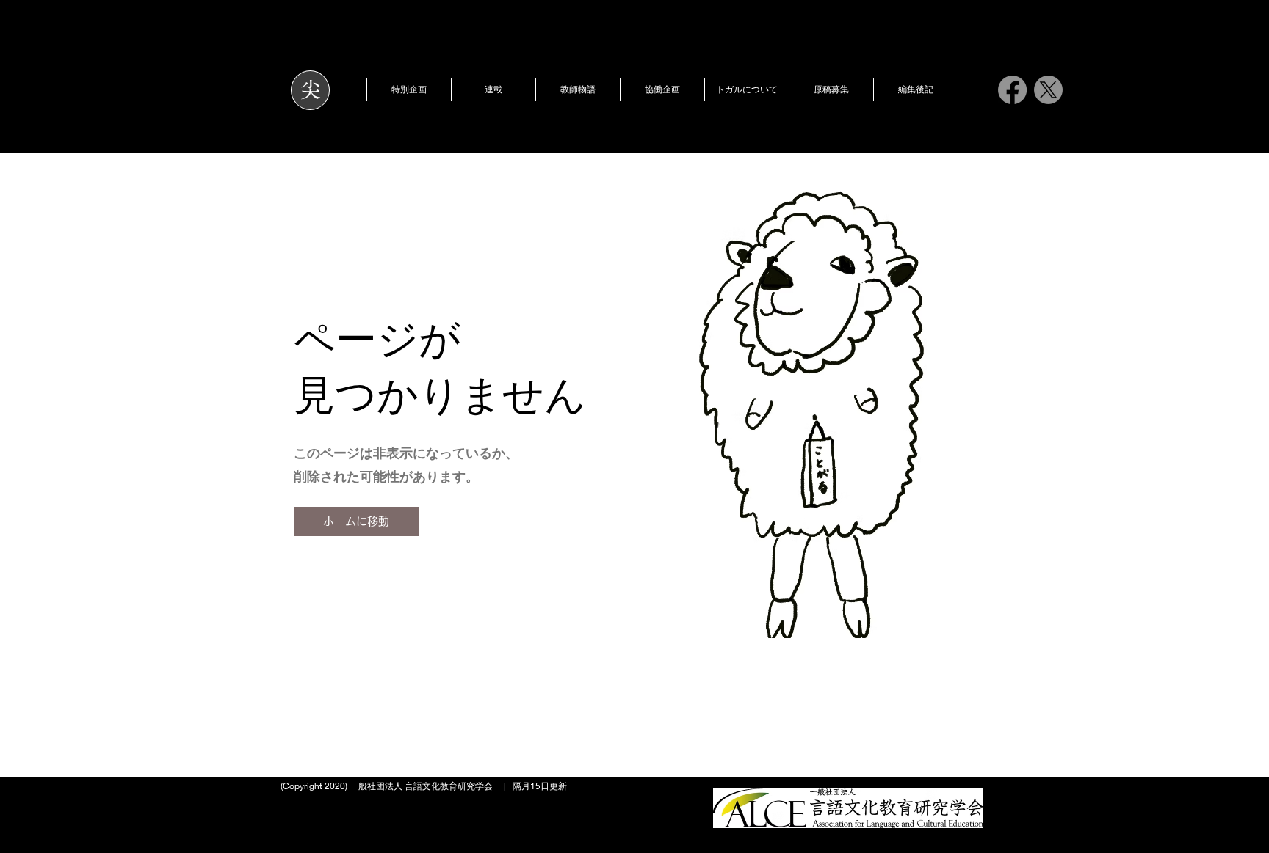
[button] (408, 89)
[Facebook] (1012, 90)
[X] (1048, 90)
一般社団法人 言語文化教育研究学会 (421, 785)
